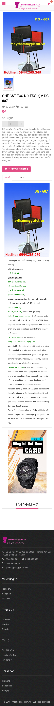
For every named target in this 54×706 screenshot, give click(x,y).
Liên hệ (5, 624)
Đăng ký (5, 690)
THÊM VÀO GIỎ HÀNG (18, 169)
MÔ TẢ (7, 177)
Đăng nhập (7, 686)
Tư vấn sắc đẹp (9, 655)
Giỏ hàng (6, 681)
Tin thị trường (8, 650)
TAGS (22, 177)
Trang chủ (6, 589)
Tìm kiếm (6, 619)
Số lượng (7, 118)
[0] (49, 3)
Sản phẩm (7, 594)
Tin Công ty (7, 660)
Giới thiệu (6, 598)
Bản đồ (5, 629)
